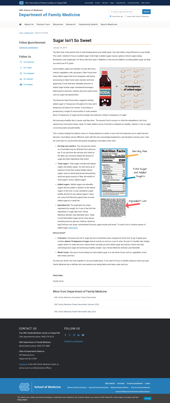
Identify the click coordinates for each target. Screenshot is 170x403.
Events (97, 3)
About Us (29, 24)
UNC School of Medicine (31, 10)
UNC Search (145, 3)
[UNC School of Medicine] (40, 387)
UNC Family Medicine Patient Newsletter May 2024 (75, 312)
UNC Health (110, 383)
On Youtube (28, 84)
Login (147, 383)
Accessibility (89, 3)
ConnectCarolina (133, 3)
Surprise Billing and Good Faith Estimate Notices (133, 391)
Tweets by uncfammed (28, 48)
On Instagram (28, 73)
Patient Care (43, 24)
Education (58, 24)
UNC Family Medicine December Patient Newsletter (75, 297)
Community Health (88, 24)
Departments (120, 3)
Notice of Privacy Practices (77, 387)
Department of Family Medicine (49, 14)
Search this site (117, 16)
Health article (28, 33)
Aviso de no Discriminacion (140, 387)
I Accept (147, 398)
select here (72, 228)
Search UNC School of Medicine (138, 16)
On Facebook (28, 62)
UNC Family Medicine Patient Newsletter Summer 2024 (76, 304)
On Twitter (27, 68)
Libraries (105, 3)
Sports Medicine (109, 24)
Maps (112, 3)
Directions (23, 364)
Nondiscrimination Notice (119, 387)
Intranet (121, 383)
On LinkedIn (28, 79)
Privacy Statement (135, 383)
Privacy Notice (22, 399)
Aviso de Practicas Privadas (98, 387)
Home (20, 24)
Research (71, 24)
